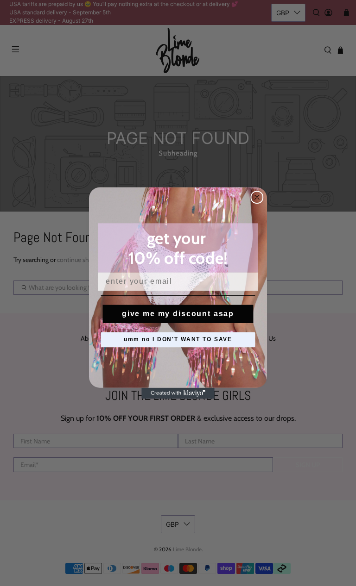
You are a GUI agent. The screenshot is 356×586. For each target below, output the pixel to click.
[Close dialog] (257, 197)
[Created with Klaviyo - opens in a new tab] (178, 393)
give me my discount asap (178, 314)
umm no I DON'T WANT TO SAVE (178, 340)
